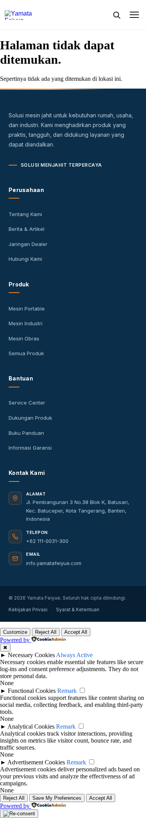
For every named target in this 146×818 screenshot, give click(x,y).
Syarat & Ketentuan (77, 609)
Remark (67, 690)
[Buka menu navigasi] (134, 14)
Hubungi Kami (25, 259)
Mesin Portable (27, 308)
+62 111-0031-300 (47, 541)
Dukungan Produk (30, 418)
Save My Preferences (56, 798)
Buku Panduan (26, 433)
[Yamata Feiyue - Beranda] (36, 15)
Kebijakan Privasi (28, 609)
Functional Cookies (32, 690)
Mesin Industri (25, 323)
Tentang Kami (25, 214)
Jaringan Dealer (28, 244)
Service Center (27, 402)
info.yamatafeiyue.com (53, 563)
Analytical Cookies (31, 726)
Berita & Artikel (26, 229)
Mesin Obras (24, 338)
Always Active (74, 655)
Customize (15, 632)
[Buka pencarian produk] (116, 14)
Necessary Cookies (31, 655)
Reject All (45, 632)
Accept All (75, 632)
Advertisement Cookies (36, 762)
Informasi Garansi (30, 448)
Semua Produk (26, 353)
